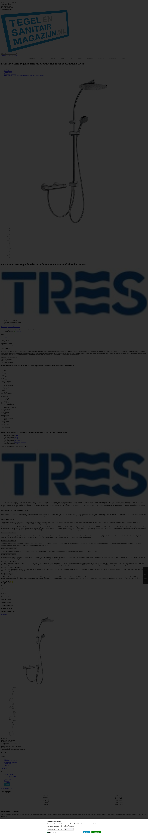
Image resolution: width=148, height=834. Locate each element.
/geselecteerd (51, 832)
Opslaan (86, 832)
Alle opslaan (96, 832)
